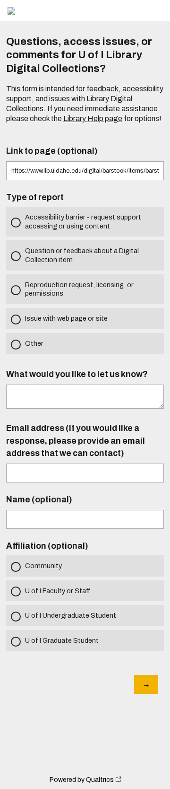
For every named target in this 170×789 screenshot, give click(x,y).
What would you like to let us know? (77, 374)
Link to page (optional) (52, 151)
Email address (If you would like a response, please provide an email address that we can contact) (75, 441)
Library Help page (92, 118)
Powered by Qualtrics (82, 779)
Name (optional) (39, 499)
